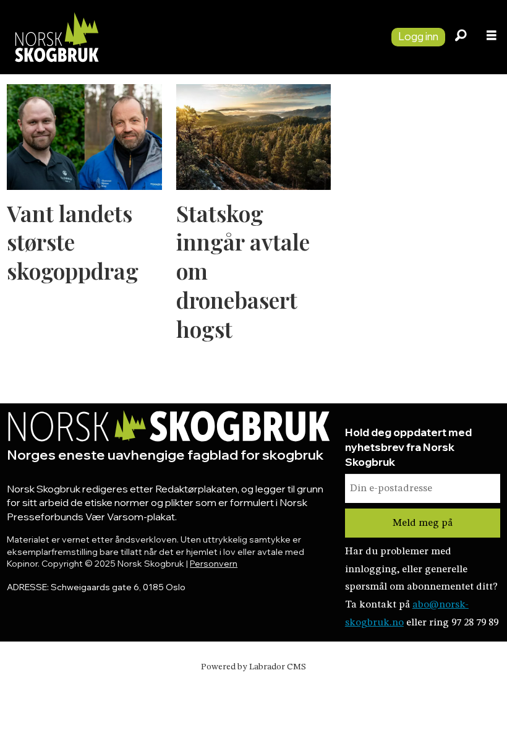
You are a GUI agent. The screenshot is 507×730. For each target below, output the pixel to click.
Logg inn (418, 36)
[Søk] (460, 37)
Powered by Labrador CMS (253, 667)
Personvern (213, 563)
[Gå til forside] (191, 36)
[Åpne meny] (491, 37)
